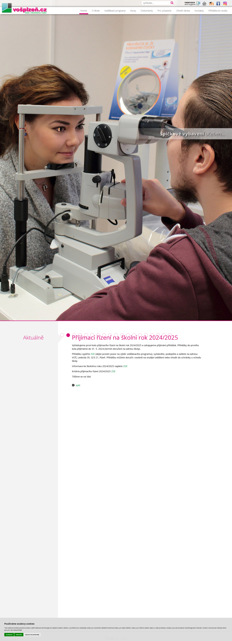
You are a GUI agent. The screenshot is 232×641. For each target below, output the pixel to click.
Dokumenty (147, 10)
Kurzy (133, 10)
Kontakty (199, 10)
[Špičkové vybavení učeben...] (68, 335)
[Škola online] (204, 3)
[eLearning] (211, 3)
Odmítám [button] (19, 634)
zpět (78, 385)
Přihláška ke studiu (217, 10)
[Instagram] (225, 3)
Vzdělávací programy (115, 10)
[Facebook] (218, 3)
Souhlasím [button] (9, 634)
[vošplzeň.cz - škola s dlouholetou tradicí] (24, 8)
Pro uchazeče (164, 10)
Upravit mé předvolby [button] (32, 634)
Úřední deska (183, 10)
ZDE (93, 354)
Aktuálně (33, 337)
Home (83, 10)
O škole (96, 10)
